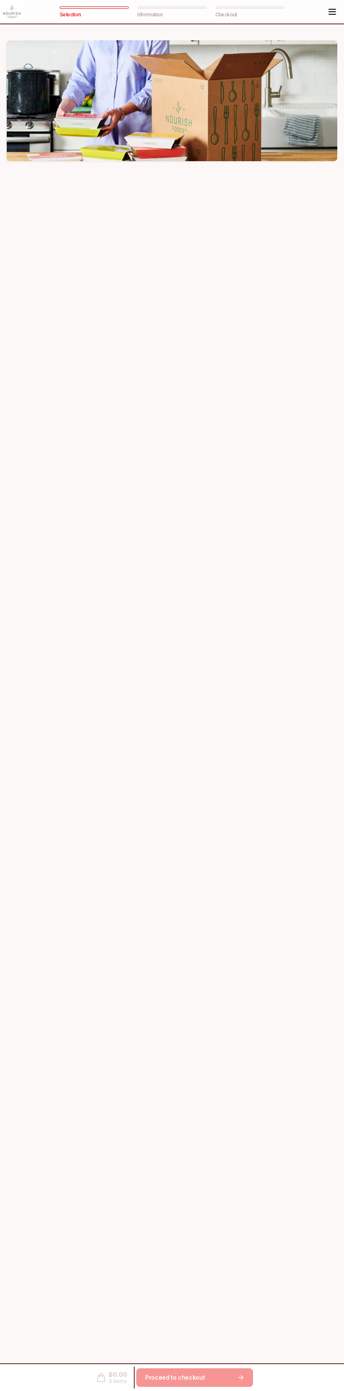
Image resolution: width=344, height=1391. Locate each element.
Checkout (226, 14)
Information (149, 14)
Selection (70, 14)
